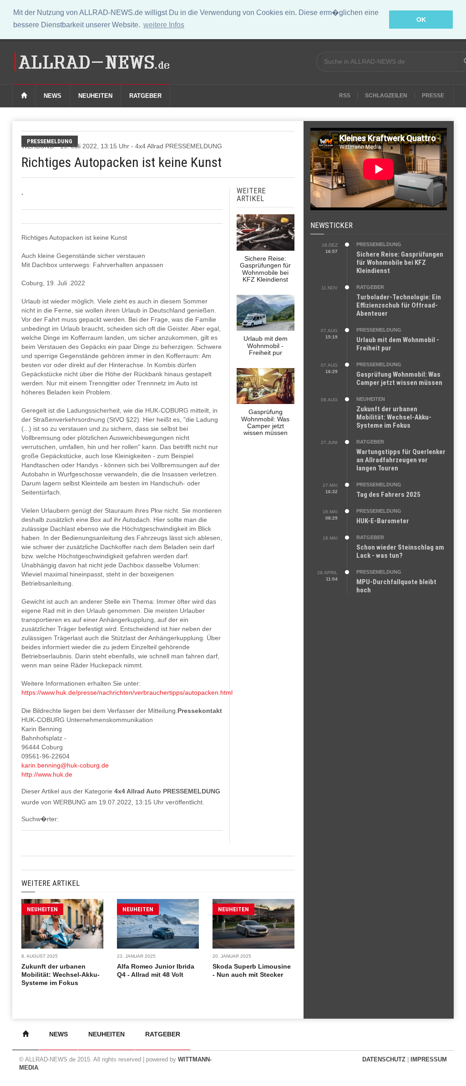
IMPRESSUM (428, 1059)
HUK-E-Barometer (382, 521)
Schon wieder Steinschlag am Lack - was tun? (400, 551)
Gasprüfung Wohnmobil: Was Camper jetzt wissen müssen (399, 378)
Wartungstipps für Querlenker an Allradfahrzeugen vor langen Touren (401, 460)
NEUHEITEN (42, 909)
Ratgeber (145, 95)
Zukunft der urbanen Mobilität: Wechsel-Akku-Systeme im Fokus (60, 974)
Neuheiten (95, 95)
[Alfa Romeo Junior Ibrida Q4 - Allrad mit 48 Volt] (158, 924)
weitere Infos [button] (163, 25)
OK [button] (421, 19)
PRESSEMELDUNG (378, 244)
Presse (433, 95)
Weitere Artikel (50, 883)
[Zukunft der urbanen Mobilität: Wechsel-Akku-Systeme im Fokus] (62, 924)
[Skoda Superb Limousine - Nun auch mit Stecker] (253, 924)
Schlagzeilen (386, 95)
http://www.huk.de (46, 774)
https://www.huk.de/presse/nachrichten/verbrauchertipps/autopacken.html (127, 692)
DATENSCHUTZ (383, 1059)
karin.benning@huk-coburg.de (65, 765)
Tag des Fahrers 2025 (388, 494)
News (52, 95)
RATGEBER (370, 287)
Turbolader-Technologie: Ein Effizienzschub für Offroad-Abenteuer (398, 305)
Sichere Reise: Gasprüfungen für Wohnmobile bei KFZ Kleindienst (399, 262)
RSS (344, 95)
